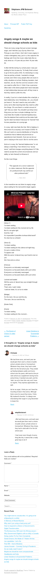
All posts (6, 322)
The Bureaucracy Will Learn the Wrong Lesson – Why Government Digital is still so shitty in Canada (21, 532)
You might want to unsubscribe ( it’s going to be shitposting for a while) (20, 516)
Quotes (18, 320)
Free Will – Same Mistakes (13, 544)
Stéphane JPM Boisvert (21, 9)
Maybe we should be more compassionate (18, 551)
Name (6, 486)
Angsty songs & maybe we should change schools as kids (21, 560)
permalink (20, 322)
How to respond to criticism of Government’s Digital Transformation (19, 527)
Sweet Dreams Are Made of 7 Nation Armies (19, 538)
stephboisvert (26, 318)
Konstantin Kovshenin (10, 573)
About (6, 24)
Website (6, 495)
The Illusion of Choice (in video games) (10, 333)
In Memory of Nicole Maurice (14, 521)
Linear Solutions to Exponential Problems (32, 333)
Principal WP (14, 24)
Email (6, 490)
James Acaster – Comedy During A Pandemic (20, 546)
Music (14, 320)
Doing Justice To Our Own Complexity (17, 536)
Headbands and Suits (11, 554)
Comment (8, 463)
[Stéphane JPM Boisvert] (6, 11)
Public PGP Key (26, 24)
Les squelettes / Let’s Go (12, 541)
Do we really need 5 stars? (13, 549)
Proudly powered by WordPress (13, 570)
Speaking (7, 28)
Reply (12, 404)
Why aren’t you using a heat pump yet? (17, 523)
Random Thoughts (26, 320)
